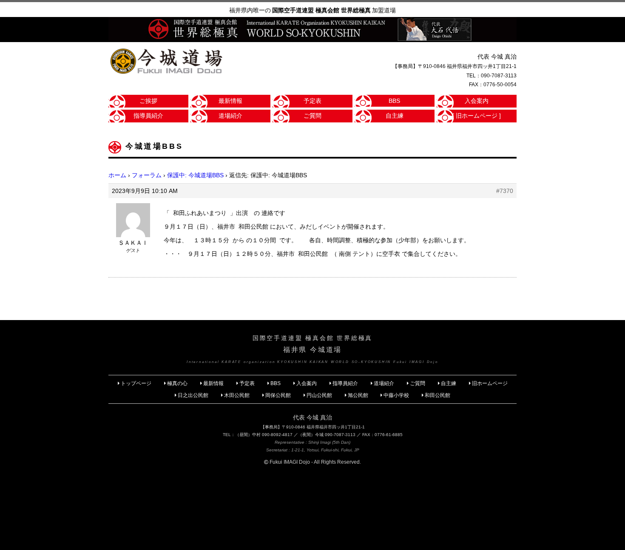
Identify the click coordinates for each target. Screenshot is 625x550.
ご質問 (312, 115)
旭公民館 (358, 395)
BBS (394, 100)
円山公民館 (319, 395)
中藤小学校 (396, 395)
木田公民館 (237, 395)
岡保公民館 (278, 395)
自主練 (394, 115)
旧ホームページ (490, 383)
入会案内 (477, 100)
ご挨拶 (148, 100)
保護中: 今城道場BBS (195, 175)
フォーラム (147, 175)
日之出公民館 (193, 395)
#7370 (504, 190)
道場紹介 (230, 115)
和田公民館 (437, 395)
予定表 (312, 100)
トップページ (136, 383)
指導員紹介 (148, 115)
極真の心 (177, 383)
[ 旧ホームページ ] (476, 115)
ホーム (117, 175)
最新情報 (230, 100)
